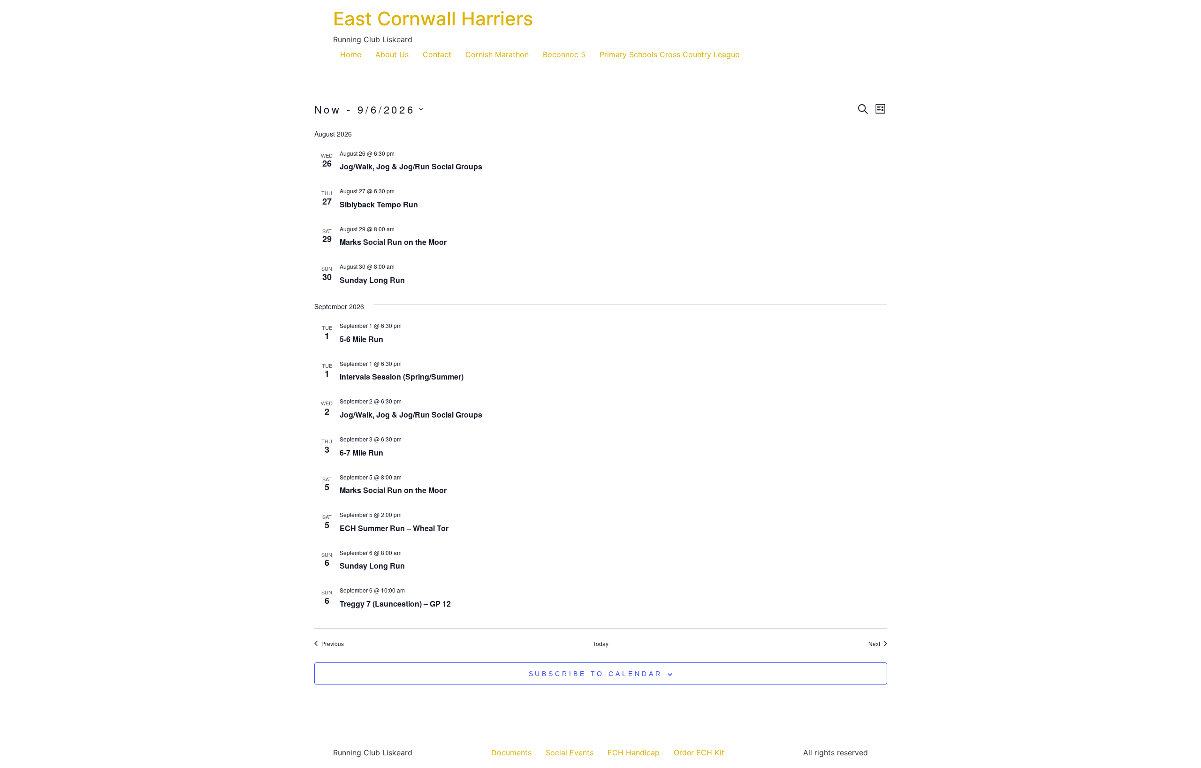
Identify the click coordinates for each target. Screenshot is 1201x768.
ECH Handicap (634, 752)
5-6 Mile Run (361, 339)
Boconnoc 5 (564, 54)
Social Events (569, 752)
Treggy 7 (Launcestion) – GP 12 (395, 603)
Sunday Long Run (372, 279)
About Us (392, 54)
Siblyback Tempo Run (379, 204)
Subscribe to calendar (595, 673)
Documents (511, 752)
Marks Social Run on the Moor (393, 241)
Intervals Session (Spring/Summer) (402, 376)
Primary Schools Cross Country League (669, 54)
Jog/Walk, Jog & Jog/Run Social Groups (411, 166)
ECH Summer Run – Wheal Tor (394, 528)
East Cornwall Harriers (433, 18)
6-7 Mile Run (361, 452)
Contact (437, 54)
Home (350, 54)
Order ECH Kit (699, 752)
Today (600, 643)
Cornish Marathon (497, 54)
